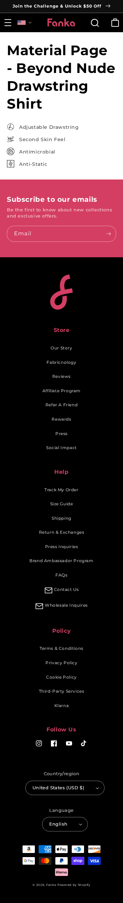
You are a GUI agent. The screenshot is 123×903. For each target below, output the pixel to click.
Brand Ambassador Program (61, 560)
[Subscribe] (108, 234)
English (58, 824)
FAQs (61, 575)
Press (61, 433)
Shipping (61, 518)
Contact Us (66, 589)
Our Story (61, 347)
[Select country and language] (25, 22)
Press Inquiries (61, 546)
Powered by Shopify (74, 885)
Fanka (51, 885)
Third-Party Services (61, 691)
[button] (8, 22)
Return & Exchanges (61, 532)
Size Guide (61, 503)
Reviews (61, 376)
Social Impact (61, 447)
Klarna (61, 705)
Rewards (61, 419)
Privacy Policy (61, 662)
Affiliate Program (61, 390)
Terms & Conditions (61, 648)
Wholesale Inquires (66, 605)
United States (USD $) (58, 787)
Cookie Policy (61, 677)
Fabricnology (61, 362)
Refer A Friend (61, 404)
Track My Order (61, 489)
